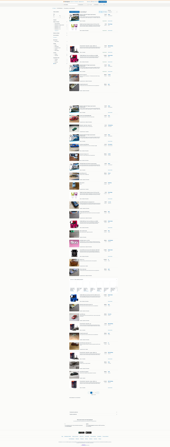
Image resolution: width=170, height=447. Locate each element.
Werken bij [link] (77, 438)
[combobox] (70, 4)
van (53, 15)
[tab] (101, 12)
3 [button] (95, 392)
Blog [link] (62, 436)
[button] (93, 2)
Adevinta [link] (86, 438)
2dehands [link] (90, 438)
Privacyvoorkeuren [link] (105, 436)
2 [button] (93, 392)
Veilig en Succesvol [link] (75, 436)
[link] (66, 2)
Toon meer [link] (56, 30)
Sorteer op (109, 10)
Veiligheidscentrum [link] (81, 1)
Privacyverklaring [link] (93, 436)
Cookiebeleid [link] (99, 436)
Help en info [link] (72, 1)
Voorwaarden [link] (76, 1)
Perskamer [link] (82, 438)
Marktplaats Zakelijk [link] (67, 436)
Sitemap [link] (100, 438)
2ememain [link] (95, 438)
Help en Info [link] (81, 436)
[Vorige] (89, 393)
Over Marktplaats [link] (71, 438)
